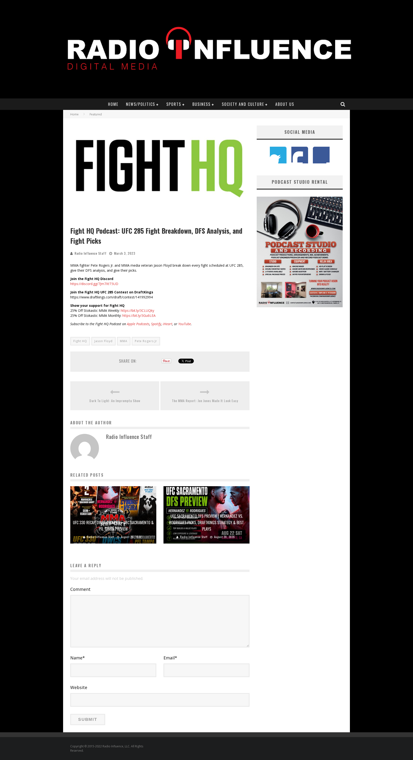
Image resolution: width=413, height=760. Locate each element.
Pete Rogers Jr (146, 341)
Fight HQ (80, 341)
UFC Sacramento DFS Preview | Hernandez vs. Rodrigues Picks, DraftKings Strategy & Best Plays (206, 522)
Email (170, 658)
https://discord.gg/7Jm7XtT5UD (94, 283)
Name (77, 658)
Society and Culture (243, 104)
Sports (173, 104)
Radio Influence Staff (91, 253)
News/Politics (140, 104)
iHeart (167, 324)
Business (201, 104)
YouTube (184, 324)
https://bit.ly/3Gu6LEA (139, 315)
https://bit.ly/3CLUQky (137, 310)
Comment (80, 589)
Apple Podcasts (138, 324)
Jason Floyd (103, 341)
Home (113, 104)
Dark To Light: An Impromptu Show (114, 400)
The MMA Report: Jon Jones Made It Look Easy (205, 400)
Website (78, 687)
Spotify (156, 324)
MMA (123, 341)
